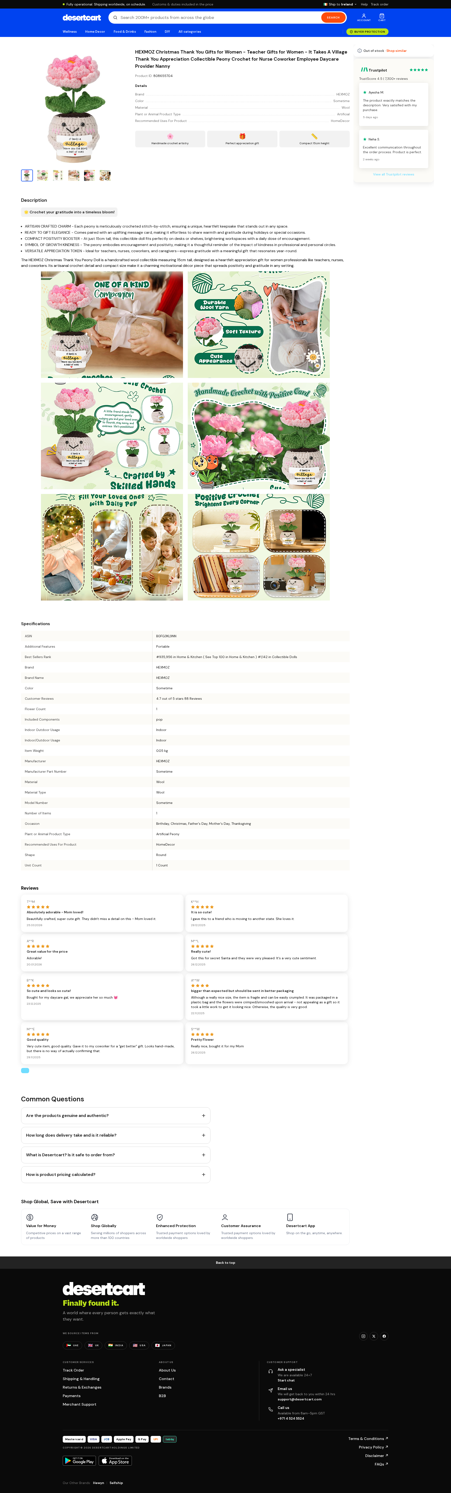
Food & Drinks (125, 32)
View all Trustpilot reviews (393, 174)
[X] (374, 1336)
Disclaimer (376, 1455)
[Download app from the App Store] (115, 1460)
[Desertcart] (82, 17)
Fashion (150, 32)
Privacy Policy (373, 1447)
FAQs (381, 1464)
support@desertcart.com (300, 1399)
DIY (167, 32)
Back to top (225, 1262)
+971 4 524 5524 (291, 1418)
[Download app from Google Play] (79, 1460)
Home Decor (95, 32)
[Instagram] (363, 1336)
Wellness (70, 32)
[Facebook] (384, 1336)
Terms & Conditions (368, 1438)
